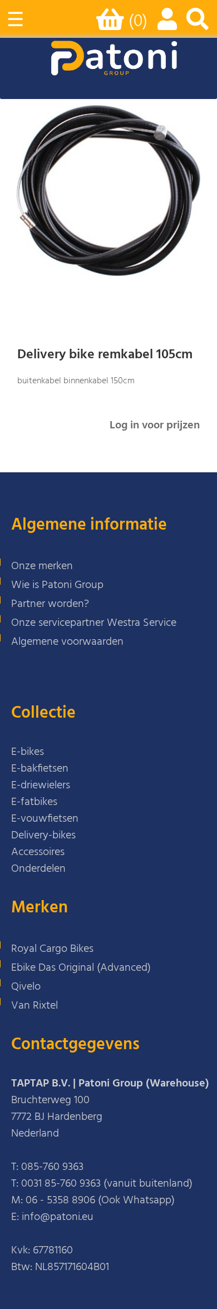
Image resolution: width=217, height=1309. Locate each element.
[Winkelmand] (112, 24)
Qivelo (26, 987)
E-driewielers (40, 785)
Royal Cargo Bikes (52, 949)
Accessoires (38, 852)
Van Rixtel (34, 1006)
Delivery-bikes (43, 835)
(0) (138, 21)
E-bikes (27, 752)
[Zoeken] (197, 25)
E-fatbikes (34, 802)
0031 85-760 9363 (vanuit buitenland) (107, 1184)
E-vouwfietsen (44, 819)
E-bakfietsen (39, 769)
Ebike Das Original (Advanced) (81, 968)
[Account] (165, 25)
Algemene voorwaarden (67, 642)
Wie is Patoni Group (57, 585)
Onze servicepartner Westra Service (93, 623)
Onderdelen (38, 869)
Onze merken (42, 566)
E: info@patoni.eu (52, 1217)
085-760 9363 (52, 1167)
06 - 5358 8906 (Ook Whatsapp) (100, 1200)
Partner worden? (50, 604)
